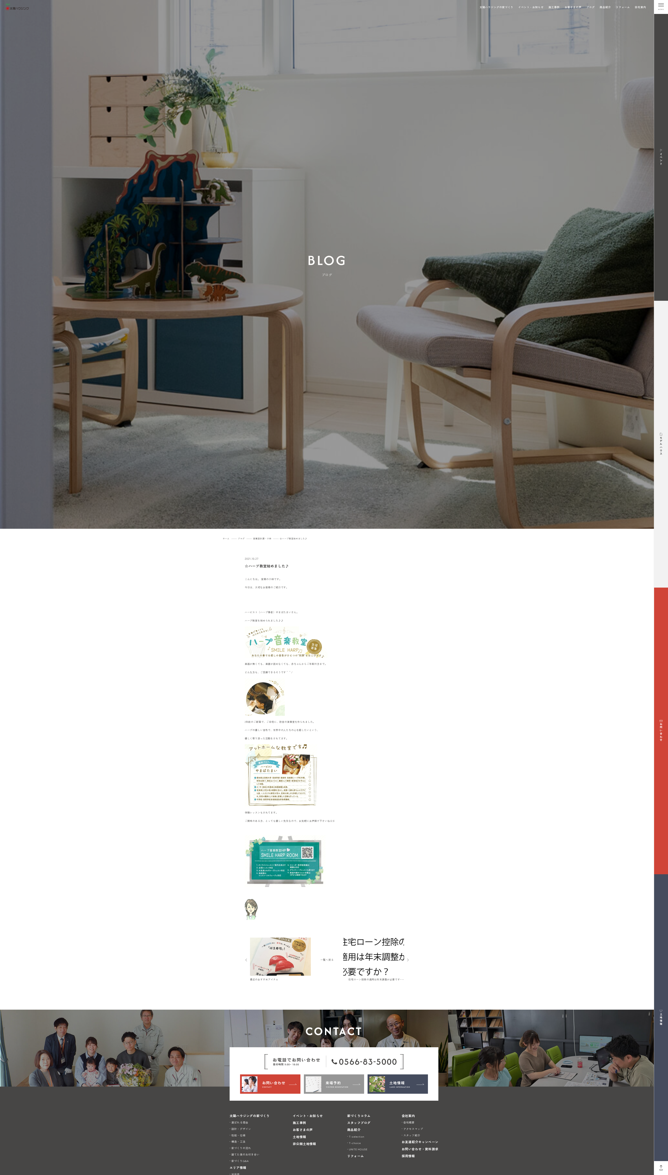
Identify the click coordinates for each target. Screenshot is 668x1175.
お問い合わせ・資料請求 (420, 1149)
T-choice (355, 1143)
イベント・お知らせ (531, 7)
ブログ (590, 7)
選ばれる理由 (239, 1122)
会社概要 (409, 1122)
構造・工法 (238, 1141)
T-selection (356, 1136)
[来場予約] (334, 1084)
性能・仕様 (238, 1135)
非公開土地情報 (304, 1143)
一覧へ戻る (327, 959)
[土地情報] (398, 1084)
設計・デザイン (241, 1129)
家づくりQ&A (240, 1161)
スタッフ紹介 (411, 1135)
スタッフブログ (359, 1122)
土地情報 (299, 1136)
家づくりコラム (359, 1115)
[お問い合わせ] (270, 1084)
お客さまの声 (573, 7)
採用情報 (408, 1156)
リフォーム (623, 7)
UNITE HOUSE (358, 1149)
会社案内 (640, 7)
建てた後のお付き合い (245, 1154)
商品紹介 (605, 7)
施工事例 (554, 7)
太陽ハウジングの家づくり (496, 7)
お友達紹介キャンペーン (420, 1141)
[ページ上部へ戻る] (661, 1168)
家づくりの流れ (241, 1148)
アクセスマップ (413, 1129)
